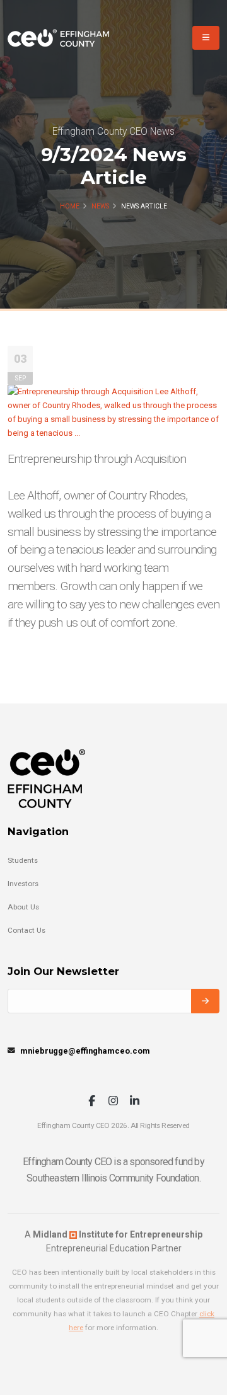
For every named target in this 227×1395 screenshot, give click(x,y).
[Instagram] (113, 1101)
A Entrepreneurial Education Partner (113, 1241)
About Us (23, 906)
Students (23, 860)
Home (69, 206)
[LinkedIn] (134, 1101)
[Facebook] (91, 1101)
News (100, 206)
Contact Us (26, 930)
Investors (23, 883)
